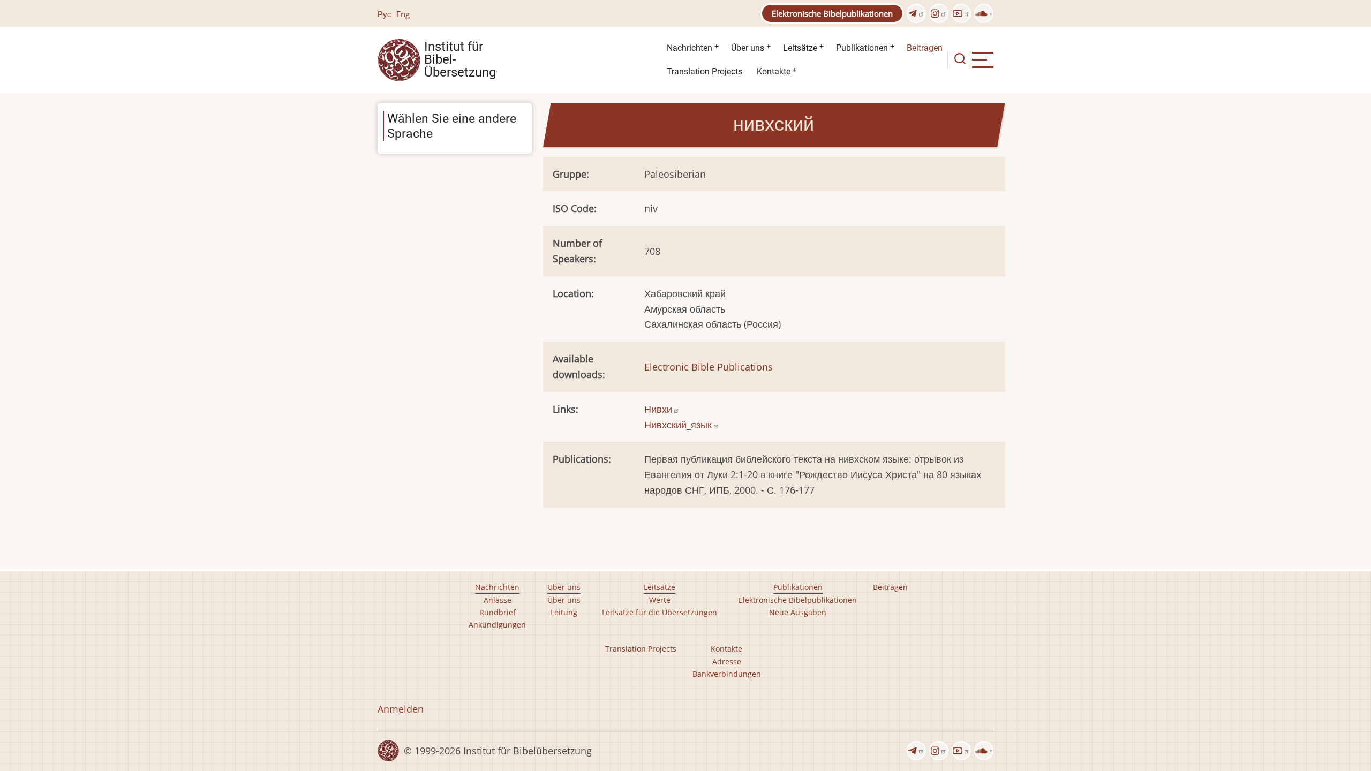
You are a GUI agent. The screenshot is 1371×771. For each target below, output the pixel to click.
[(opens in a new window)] (916, 13)
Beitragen (925, 48)
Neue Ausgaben (797, 612)
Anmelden (401, 708)
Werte (660, 600)
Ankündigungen (497, 624)
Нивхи (658, 409)
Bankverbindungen (726, 674)
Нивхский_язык (678, 424)
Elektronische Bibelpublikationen (832, 13)
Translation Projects (704, 71)
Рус (384, 14)
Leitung (564, 612)
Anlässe (497, 600)
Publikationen (862, 48)
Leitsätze (800, 48)
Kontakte (773, 71)
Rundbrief (497, 612)
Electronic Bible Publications (708, 366)
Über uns (747, 48)
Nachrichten (689, 48)
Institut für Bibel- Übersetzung (460, 60)
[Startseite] (399, 58)
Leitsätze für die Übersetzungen (659, 612)
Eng (403, 14)
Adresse (726, 661)
